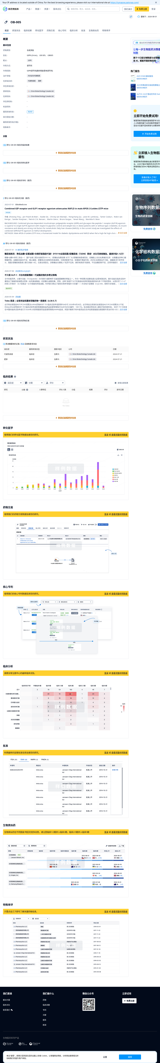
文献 (44, 1015)
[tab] (7, 30)
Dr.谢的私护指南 (21, 250)
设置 (105, 1057)
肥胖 (39, 81)
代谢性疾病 (32, 81)
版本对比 (57, 9)
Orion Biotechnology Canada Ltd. (42, 91)
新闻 (44, 1025)
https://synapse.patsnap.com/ (124, 2)
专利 (44, 1010)
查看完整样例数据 (119, 434)
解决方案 (6, 1000)
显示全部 (123, 262)
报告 (44, 1020)
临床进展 (46, 1005)
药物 (44, 1000)
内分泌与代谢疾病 (34, 76)
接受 (130, 1057)
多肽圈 (18, 297)
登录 (154, 9)
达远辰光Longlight (22, 271)
